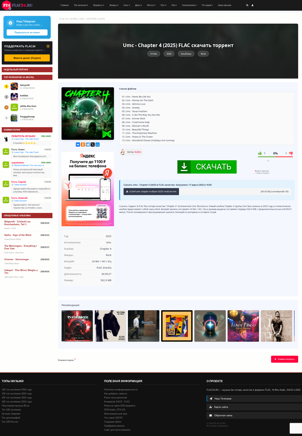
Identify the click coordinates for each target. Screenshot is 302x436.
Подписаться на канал (27, 32)
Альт (126, 5)
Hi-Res (73, 19)
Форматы (98, 5)
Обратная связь (223, 415)
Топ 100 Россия (10, 421)
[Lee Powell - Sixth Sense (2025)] (210, 326)
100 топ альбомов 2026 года (17, 389)
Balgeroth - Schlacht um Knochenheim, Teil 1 (17, 223)
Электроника (188, 5)
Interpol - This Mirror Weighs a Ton (21, 271)
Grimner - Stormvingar (16, 259)
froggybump (27, 116)
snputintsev (17, 162)
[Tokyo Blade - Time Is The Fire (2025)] (77, 326)
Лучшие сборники (11, 413)
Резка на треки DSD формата (119, 405)
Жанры (113, 5)
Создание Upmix (112, 421)
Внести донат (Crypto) (27, 58)
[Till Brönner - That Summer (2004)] (276, 326)
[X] (93, 144)
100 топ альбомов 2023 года (17, 401)
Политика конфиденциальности (121, 389)
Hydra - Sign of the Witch (17, 235)
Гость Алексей (19, 198)
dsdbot (137, 151)
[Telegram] (88, 144)
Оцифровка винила (114, 425)
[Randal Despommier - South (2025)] (143, 326)
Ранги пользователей (115, 397)
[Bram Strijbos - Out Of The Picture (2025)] (177, 326)
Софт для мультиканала (117, 429)
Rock (203, 53)
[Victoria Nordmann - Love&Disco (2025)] (243, 326)
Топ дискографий (11, 417)
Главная (64, 5)
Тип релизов (80, 5)
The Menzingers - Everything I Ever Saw (20, 247)
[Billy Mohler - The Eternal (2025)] (110, 326)
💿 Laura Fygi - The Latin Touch (25, 139)
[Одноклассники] (83, 144)
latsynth (25, 85)
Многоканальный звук (115, 413)
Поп (163, 5)
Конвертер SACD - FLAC (117, 401)
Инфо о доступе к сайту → (29, 25)
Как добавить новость (115, 393)
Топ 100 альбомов (11, 409)
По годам (206, 5)
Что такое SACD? (113, 417)
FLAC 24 (19, 5)
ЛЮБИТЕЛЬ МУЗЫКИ (23, 136)
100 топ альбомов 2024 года (17, 397)
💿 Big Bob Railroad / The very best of (27, 165)
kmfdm (24, 95)
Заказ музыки (224, 5)
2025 (169, 53)
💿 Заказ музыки (19, 185)
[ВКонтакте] (78, 144)
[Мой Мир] (97, 144)
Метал (150, 5)
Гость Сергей (18, 182)
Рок (173, 5)
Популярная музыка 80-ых (16, 405)
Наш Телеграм (222, 398)
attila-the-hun (28, 106)
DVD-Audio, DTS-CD (114, 409)
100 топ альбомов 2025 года (17, 393)
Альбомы (186, 53)
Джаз (138, 5)
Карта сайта (221, 407)
